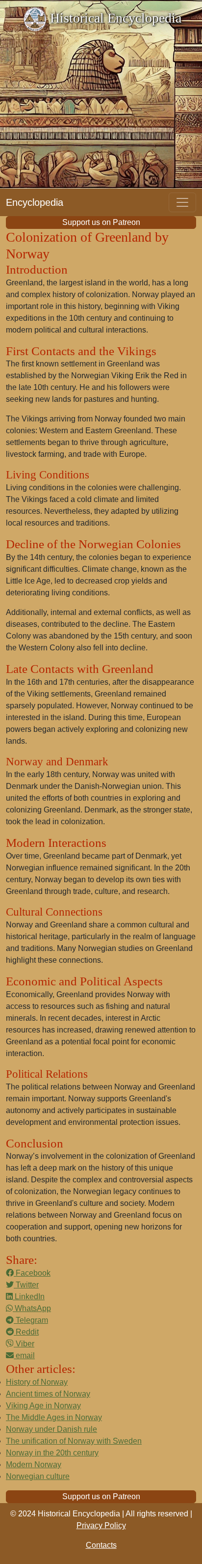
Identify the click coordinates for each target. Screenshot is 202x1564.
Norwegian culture (38, 1476)
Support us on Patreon (101, 222)
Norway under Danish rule (51, 1429)
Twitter (26, 1285)
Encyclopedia (34, 202)
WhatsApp (32, 1308)
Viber (24, 1344)
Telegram (31, 1320)
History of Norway (37, 1382)
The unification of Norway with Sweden (74, 1441)
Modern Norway (33, 1464)
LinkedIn (29, 1296)
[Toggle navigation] (182, 202)
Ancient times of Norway (48, 1394)
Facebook (32, 1273)
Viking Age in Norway (43, 1405)
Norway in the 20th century (52, 1453)
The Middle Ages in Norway (54, 1417)
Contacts (101, 1545)
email (24, 1355)
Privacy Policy (101, 1525)
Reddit (26, 1332)
